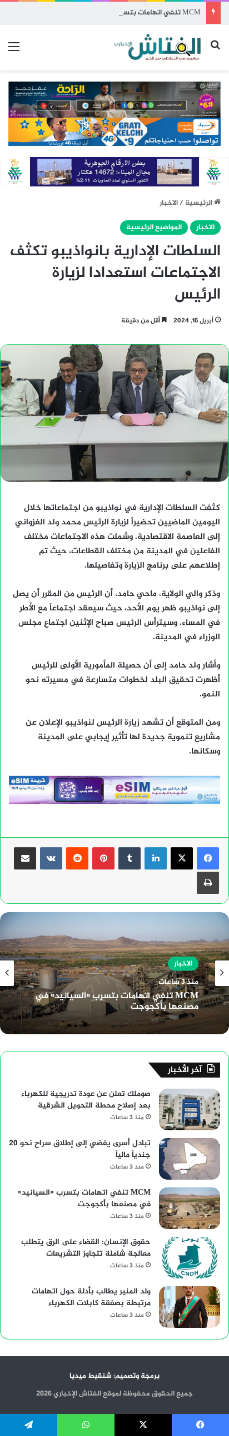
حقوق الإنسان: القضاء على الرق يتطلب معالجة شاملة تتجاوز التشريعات (86, 1248)
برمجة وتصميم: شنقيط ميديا (114, 1376)
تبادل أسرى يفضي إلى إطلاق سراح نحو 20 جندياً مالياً (80, 1149)
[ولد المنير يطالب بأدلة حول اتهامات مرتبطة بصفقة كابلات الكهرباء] (189, 1307)
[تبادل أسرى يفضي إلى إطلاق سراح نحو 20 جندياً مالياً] (189, 1159)
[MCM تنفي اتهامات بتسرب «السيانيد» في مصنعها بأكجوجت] (189, 1208)
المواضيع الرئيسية (154, 227)
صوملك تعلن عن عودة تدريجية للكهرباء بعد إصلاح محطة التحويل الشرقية (86, 1100)
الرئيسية (199, 203)
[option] (114, 973)
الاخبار (169, 203)
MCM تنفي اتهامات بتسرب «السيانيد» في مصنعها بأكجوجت (105, 13)
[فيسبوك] (208, 858)
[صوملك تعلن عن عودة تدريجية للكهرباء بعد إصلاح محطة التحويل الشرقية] (189, 1109)
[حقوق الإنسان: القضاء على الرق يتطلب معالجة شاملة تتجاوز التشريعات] (189, 1257)
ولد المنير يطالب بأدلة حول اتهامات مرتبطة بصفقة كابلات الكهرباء (91, 1297)
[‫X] (182, 858)
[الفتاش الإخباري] (156, 47)
